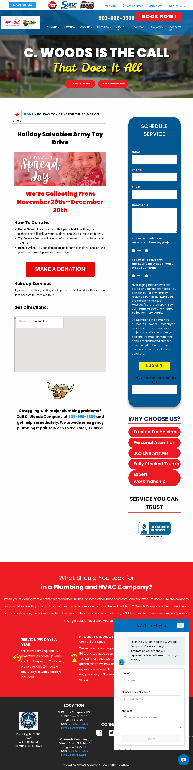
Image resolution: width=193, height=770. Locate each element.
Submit (154, 365)
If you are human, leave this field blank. (154, 380)
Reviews (157, 6)
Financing (179, 6)
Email (137, 187)
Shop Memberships (113, 83)
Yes (139, 250)
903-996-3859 (117, 18)
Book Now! (159, 16)
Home (112, 6)
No (151, 250)
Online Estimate (80, 83)
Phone (137, 170)
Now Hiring (22, 5)
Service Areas (134, 6)
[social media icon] (99, 732)
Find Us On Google (73, 728)
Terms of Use (146, 309)
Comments (141, 205)
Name (137, 152)
